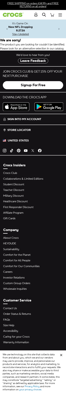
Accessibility (10, 331)
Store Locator (19, 130)
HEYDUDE (9, 243)
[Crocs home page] (12, 15)
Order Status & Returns (17, 314)
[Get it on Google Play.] (48, 106)
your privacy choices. (30, 389)
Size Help (8, 325)
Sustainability (11, 249)
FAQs (6, 319)
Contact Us (10, 308)
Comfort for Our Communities (21, 266)
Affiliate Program (13, 213)
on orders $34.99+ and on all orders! (33, 5)
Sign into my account (24, 119)
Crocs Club (10, 173)
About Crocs (11, 238)
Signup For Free (33, 85)
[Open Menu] (61, 15)
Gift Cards (9, 218)
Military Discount (13, 196)
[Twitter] (32, 150)
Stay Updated (33, 34)
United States (18, 140)
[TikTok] (11, 150)
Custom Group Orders (16, 283)
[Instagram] (4, 150)
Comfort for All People (16, 260)
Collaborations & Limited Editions (23, 179)
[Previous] (7, 29)
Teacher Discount (13, 190)
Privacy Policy (32, 386)
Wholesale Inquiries (15, 289)
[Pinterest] (18, 150)
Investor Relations (14, 277)
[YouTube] (25, 150)
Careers (7, 272)
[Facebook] (40, 150)
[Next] (59, 29)
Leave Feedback (33, 61)
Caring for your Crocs (16, 336)
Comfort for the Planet (16, 255)
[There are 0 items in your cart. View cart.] (52, 15)
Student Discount (13, 184)
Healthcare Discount (15, 201)
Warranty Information (16, 342)
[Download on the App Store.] (17, 106)
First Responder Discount (18, 207)
